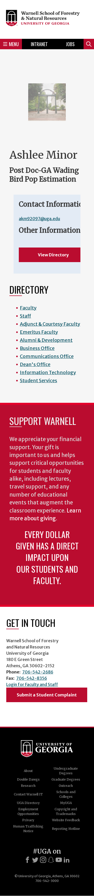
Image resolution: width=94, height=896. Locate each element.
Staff (25, 316)
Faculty (28, 308)
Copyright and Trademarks (66, 811)
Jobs (70, 44)
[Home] (47, 18)
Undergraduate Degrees (66, 771)
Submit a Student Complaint (47, 694)
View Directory (53, 254)
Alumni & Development (46, 340)
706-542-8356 (31, 678)
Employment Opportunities (28, 811)
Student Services (38, 381)
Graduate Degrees (65, 779)
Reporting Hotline (66, 829)
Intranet (39, 44)
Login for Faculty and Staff (32, 684)
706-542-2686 (37, 672)
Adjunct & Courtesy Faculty (50, 324)
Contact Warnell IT (28, 794)
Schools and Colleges (65, 794)
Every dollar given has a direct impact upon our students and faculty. (47, 557)
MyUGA (66, 803)
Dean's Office (35, 364)
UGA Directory (28, 803)
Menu (14, 44)
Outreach (66, 786)
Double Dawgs (28, 779)
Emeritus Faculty (39, 332)
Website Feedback (66, 820)
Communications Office (47, 356)
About (28, 771)
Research (28, 786)
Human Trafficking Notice (28, 828)
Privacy (28, 820)
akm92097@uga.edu (39, 218)
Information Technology (48, 372)
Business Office (37, 348)
